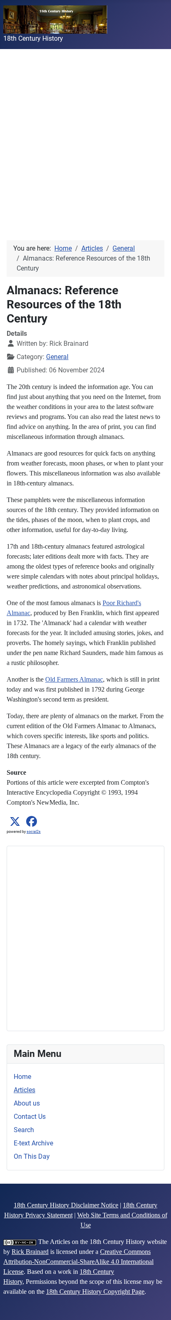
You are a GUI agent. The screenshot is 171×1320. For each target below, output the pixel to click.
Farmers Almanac (79, 679)
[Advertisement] (85, 134)
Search (24, 1130)
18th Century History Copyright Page (95, 1291)
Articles (24, 1090)
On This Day (32, 1156)
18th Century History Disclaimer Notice (66, 1205)
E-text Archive (33, 1143)
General (57, 357)
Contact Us (30, 1117)
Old (50, 679)
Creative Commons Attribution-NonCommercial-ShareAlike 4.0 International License (78, 1261)
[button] (15, 821)
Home (22, 1077)
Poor (109, 602)
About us (27, 1103)
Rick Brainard (30, 1251)
